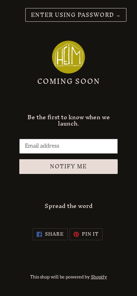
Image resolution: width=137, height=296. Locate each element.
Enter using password (76, 14)
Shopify (99, 277)
